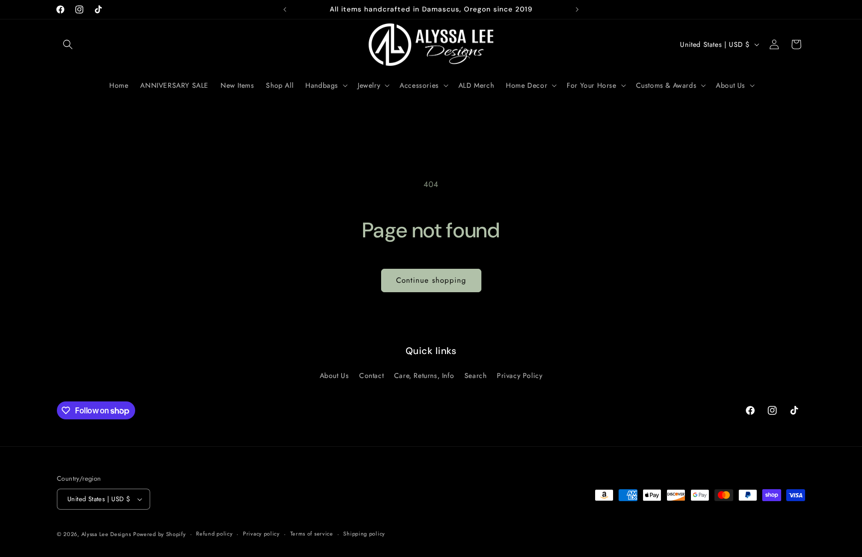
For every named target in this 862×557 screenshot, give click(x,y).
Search (475, 375)
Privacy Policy (519, 375)
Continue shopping (431, 280)
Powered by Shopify (159, 534)
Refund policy (214, 534)
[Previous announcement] (285, 9)
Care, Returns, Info (424, 375)
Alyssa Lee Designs (106, 534)
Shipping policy (364, 534)
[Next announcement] (577, 9)
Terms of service (311, 534)
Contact (371, 375)
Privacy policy (261, 534)
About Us (334, 375)
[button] (68, 44)
